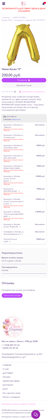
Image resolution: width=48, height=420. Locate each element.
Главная (6, 18)
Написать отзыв (12, 295)
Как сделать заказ (12, 393)
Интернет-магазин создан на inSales (18, 404)
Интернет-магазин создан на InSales (18, 417)
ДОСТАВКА (8, 373)
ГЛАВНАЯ (7, 365)
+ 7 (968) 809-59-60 (11, 345)
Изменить (16, 119)
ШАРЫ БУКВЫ (19, 18)
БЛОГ (5, 389)
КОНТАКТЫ (8, 385)
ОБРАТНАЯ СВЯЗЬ (11, 381)
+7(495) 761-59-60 (10, 348)
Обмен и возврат (11, 397)
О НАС (6, 369)
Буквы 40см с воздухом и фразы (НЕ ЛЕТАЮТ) (23, 20)
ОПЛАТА (6, 377)
